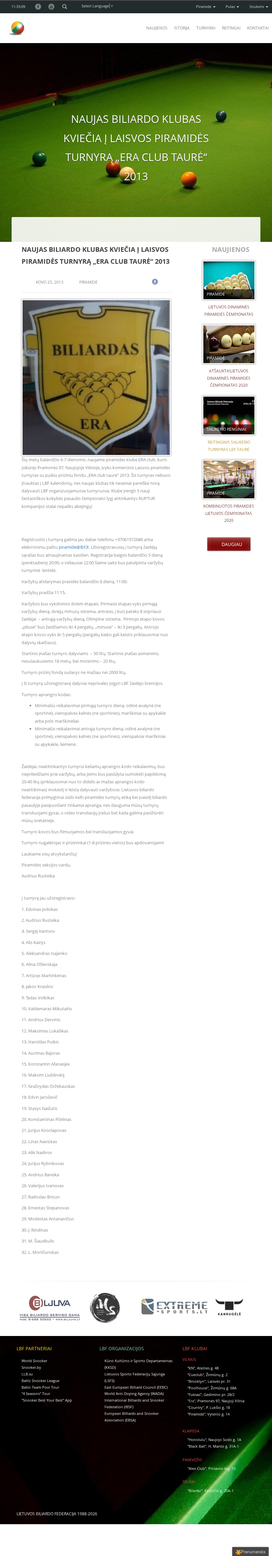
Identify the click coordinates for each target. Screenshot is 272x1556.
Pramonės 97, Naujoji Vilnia (220, 1400)
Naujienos (157, 28)
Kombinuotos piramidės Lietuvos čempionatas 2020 (228, 513)
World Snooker (34, 1360)
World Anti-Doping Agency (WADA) (134, 1393)
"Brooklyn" (196, 1381)
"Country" (195, 1407)
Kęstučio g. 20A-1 (219, 1490)
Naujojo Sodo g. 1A (224, 1439)
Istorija (182, 28)
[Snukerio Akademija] (105, 1307)
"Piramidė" (196, 1414)
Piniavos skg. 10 (222, 1468)
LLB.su (27, 1373)
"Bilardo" (194, 1490)
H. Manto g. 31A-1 (223, 1446)
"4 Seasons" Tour (36, 1393)
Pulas (231, 6)
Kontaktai (258, 28)
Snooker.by (31, 1367)
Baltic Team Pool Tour (40, 1387)
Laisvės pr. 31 (219, 1381)
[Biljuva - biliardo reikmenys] (50, 1307)
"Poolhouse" (198, 1387)
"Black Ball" (196, 1446)
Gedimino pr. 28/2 (219, 1394)
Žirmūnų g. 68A (224, 1387)
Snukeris (257, 6)
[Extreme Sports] (174, 1306)
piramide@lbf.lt (74, 547)
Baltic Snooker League (40, 1380)
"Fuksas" (194, 1394)
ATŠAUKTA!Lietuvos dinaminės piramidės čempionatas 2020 (228, 378)
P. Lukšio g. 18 (218, 1407)
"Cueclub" (195, 1374)
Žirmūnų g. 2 (217, 1374)
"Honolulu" (196, 1439)
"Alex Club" (196, 1468)
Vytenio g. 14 (218, 1414)
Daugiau (230, 544)
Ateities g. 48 (208, 1367)
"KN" (191, 1367)
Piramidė (204, 6)
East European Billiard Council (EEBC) (136, 1387)
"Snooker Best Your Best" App (47, 1400)
